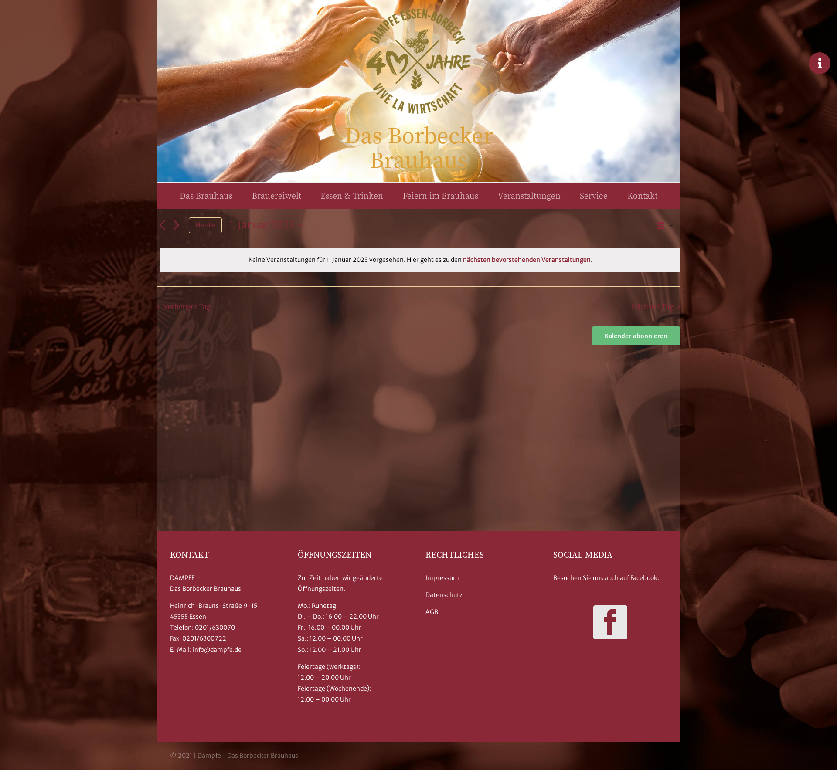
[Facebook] (610, 622)
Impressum (442, 578)
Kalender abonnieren (636, 335)
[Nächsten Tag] (176, 225)
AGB (431, 612)
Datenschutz (444, 595)
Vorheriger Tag (187, 306)
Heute (205, 225)
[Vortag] (162, 225)
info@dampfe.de (217, 650)
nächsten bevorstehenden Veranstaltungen (527, 260)
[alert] (420, 260)
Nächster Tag (653, 306)
